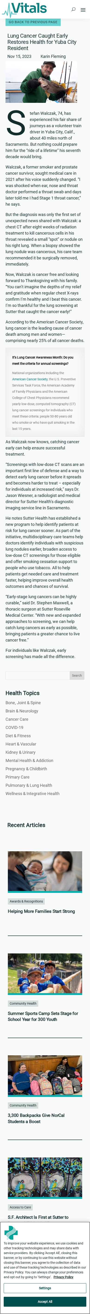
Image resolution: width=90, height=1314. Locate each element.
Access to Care (20, 1207)
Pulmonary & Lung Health (29, 785)
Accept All (45, 1301)
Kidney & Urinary (21, 752)
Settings (45, 1288)
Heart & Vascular (21, 744)
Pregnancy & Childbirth (26, 768)
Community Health (23, 1003)
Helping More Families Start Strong (41, 911)
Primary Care (18, 777)
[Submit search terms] (73, 9)
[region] (45, 1268)
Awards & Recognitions (26, 901)
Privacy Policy (63, 1277)
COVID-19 (14, 727)
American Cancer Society (30, 379)
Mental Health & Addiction (29, 760)
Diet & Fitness (18, 735)
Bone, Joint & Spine (23, 702)
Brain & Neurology (22, 711)
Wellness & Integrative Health (33, 793)
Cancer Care (17, 719)
